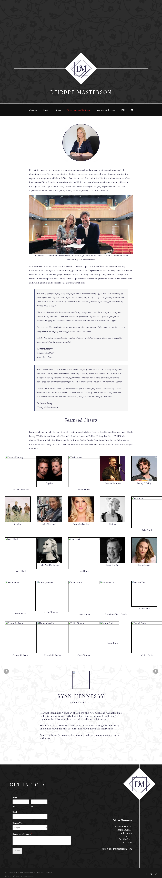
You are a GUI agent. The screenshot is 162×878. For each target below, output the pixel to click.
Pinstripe (18, 876)
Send (17, 850)
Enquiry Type (19, 823)
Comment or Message (22, 834)
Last (32, 806)
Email (16, 812)
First (14, 806)
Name (16, 797)
